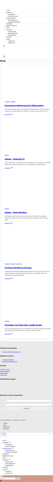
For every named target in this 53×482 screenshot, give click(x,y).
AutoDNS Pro (11, 42)
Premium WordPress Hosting (18, 267)
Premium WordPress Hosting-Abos (12, 352)
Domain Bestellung (13, 16)
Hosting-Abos (7, 448)
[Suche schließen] (1, 476)
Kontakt (9, 37)
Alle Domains (8, 444)
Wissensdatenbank (10, 463)
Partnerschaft (3, 375)
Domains (5, 442)
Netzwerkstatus (12, 35)
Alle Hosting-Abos (12, 20)
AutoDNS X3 (8, 471)
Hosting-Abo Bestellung (14, 22)
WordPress (19, 264)
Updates (7, 155)
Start (8, 10)
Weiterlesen (9, 114)
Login (4, 469)
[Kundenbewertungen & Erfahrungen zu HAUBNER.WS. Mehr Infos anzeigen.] (26, 391)
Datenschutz (6, 426)
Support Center (4, 373)
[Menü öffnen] (4, 56)
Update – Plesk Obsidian (16, 212)
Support (5, 459)
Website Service (11, 25)
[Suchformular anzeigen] (4, 46)
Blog (7, 27)
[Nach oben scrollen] (1, 434)
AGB (4, 425)
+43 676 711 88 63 (5, 369)
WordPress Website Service (10, 361)
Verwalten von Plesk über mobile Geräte (23, 325)
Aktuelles (7, 101)
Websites (9, 23)
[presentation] (28, 82)
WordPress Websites (8, 359)
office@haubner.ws (5, 371)
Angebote (12, 101)
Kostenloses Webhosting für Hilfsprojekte (24, 105)
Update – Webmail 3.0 (14, 159)
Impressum (6, 428)
